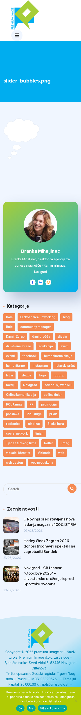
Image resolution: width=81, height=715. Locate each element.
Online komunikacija (21, 394)
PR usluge (34, 414)
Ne (31, 708)
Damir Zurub (15, 336)
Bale (9, 317)
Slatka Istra (55, 424)
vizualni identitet (18, 453)
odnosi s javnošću (58, 385)
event (64, 346)
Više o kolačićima (52, 708)
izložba (25, 375)
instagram (40, 365)
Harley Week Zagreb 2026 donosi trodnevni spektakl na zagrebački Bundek (49, 546)
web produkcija (42, 462)
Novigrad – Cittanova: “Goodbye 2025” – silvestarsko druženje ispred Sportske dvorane (49, 576)
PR (31, 404)
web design (14, 462)
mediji (11, 385)
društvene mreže (18, 346)
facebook (29, 356)
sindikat (34, 424)
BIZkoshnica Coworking (37, 317)
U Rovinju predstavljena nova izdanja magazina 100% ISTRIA (50, 522)
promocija (49, 404)
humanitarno (15, 365)
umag (65, 443)
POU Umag (14, 404)
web (61, 453)
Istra (9, 375)
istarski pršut (65, 365)
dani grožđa (41, 336)
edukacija (45, 346)
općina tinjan (53, 394)
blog (66, 317)
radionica (13, 424)
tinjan (39, 433)
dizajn (62, 336)
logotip (59, 375)
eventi (10, 356)
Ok (20, 708)
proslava (12, 414)
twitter (48, 443)
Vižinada (44, 453)
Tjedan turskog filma (21, 443)
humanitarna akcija (58, 356)
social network (17, 433)
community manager (35, 327)
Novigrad (30, 385)
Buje (9, 327)
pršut (53, 414)
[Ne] (75, 701)
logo (42, 375)
